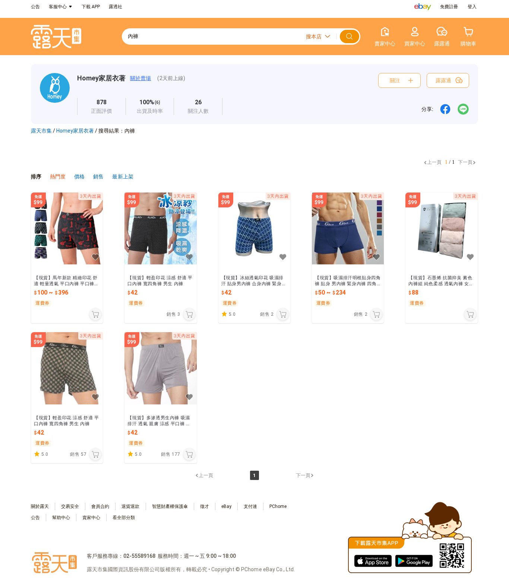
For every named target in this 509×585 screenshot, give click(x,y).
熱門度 (58, 176)
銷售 (99, 176)
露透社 (115, 6)
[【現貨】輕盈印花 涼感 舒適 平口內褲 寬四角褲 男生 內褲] (160, 228)
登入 (472, 6)
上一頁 (434, 162)
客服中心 (58, 6)
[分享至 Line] (463, 109)
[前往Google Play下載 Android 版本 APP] (414, 560)
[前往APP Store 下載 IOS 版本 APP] (373, 560)
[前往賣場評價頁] (102, 106)
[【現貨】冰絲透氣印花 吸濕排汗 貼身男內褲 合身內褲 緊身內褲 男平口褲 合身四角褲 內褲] (254, 228)
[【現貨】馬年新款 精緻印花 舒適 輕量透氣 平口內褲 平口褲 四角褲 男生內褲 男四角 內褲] (67, 228)
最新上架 (122, 176)
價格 (80, 176)
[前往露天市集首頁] (56, 36)
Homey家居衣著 (101, 78)
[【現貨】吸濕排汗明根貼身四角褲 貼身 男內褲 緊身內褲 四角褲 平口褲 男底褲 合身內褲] (348, 228)
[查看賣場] (55, 94)
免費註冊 (449, 6)
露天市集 (41, 131)
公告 (35, 6)
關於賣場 (140, 78)
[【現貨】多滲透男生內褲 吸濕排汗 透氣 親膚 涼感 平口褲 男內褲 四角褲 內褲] (160, 368)
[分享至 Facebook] (445, 109)
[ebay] (423, 7)
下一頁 (465, 162)
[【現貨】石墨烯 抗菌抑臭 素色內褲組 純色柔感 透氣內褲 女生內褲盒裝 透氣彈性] (441, 228)
